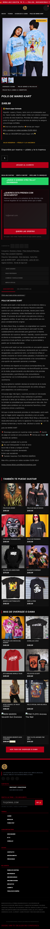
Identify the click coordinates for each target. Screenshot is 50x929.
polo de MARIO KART (8, 260)
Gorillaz (10, 841)
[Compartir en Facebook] (12, 246)
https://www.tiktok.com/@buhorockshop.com (18, 465)
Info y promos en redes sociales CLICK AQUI (20, 130)
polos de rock (34, 260)
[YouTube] (17, 778)
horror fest (33, 257)
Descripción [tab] (8, 289)
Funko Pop (10, 823)
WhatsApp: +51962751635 (17, 787)
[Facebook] (12, 778)
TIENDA (10, 13)
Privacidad (11, 859)
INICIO (3, 13)
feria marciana (24, 257)
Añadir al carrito (25, 165)
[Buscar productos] (40, 8)
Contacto (10, 852)
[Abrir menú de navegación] (4, 8)
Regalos (10, 819)
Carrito (10, 887)
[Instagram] (3, 778)
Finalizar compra (13, 891)
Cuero (9, 816)
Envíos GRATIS (12, 855)
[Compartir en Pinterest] (26, 246)
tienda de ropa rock (20, 263)
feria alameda (13, 257)
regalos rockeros (7, 263)
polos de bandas (22, 260)
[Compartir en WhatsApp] (22, 246)
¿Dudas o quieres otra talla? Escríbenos (21, 181)
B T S (8, 837)
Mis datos (10, 884)
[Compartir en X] (17, 246)
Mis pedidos (11, 873)
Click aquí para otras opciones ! (13, 295)
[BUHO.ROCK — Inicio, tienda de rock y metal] (25, 8)
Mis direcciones (12, 880)
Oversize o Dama (9, 86)
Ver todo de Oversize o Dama (24, 749)
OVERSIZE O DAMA (21, 13)
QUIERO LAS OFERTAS (25, 231)
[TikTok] (8, 778)
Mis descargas (12, 877)
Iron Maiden (11, 834)
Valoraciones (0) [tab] (24, 289)
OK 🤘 (39, 802)
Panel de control (13, 870)
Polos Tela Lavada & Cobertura (15, 90)
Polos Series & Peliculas (27, 86)
